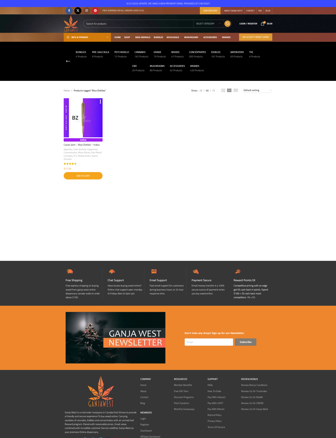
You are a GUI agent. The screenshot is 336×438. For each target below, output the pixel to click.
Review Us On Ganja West (254, 409)
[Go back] (68, 61)
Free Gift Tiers (181, 391)
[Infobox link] (126, 281)
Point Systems (181, 403)
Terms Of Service (216, 427)
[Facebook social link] (69, 10)
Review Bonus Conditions (254, 385)
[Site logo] (71, 23)
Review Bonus (249, 379)
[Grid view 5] (229, 90)
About (143, 391)
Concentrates (70, 152)
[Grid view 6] (236, 90)
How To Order (214, 391)
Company (145, 379)
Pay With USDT (215, 403)
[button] (83, 175)
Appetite (68, 149)
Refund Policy (215, 415)
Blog (142, 403)
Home (67, 90)
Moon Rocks (84, 152)
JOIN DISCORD (210, 10)
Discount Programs (184, 397)
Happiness (92, 149)
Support (213, 379)
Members (146, 412)
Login (143, 418)
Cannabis (68, 156)
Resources (180, 379)
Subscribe (245, 342)
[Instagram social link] (86, 10)
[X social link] (77, 10)
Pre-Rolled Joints (82, 156)
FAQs (210, 385)
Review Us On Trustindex (254, 391)
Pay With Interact (216, 397)
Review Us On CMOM (252, 403)
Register (144, 424)
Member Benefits (183, 385)
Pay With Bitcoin (216, 409)
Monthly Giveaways (184, 409)
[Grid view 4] (223, 90)
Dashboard (146, 430)
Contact (144, 397)
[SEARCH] (227, 24)
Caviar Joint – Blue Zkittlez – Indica (82, 144)
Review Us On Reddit (252, 397)
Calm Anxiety (79, 149)
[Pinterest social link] (95, 10)
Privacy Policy (215, 421)
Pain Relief (96, 152)
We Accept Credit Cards (256, 37)
